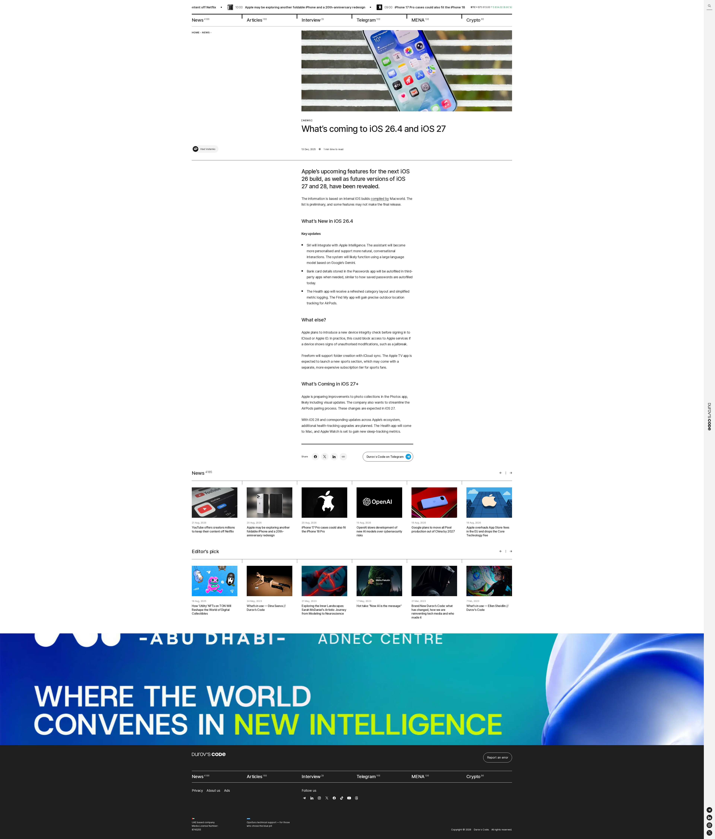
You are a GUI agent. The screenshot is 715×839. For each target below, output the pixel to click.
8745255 (196, 829)
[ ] (306, 120)
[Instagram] (709, 825)
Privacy (197, 790)
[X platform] (709, 833)
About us (213, 790)
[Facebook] (315, 456)
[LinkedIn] (709, 818)
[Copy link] (343, 456)
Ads (227, 790)
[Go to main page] (709, 419)
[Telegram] (709, 810)
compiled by (380, 199)
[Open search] (709, 6)
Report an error (497, 757)
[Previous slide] (501, 472)
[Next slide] (511, 472)
